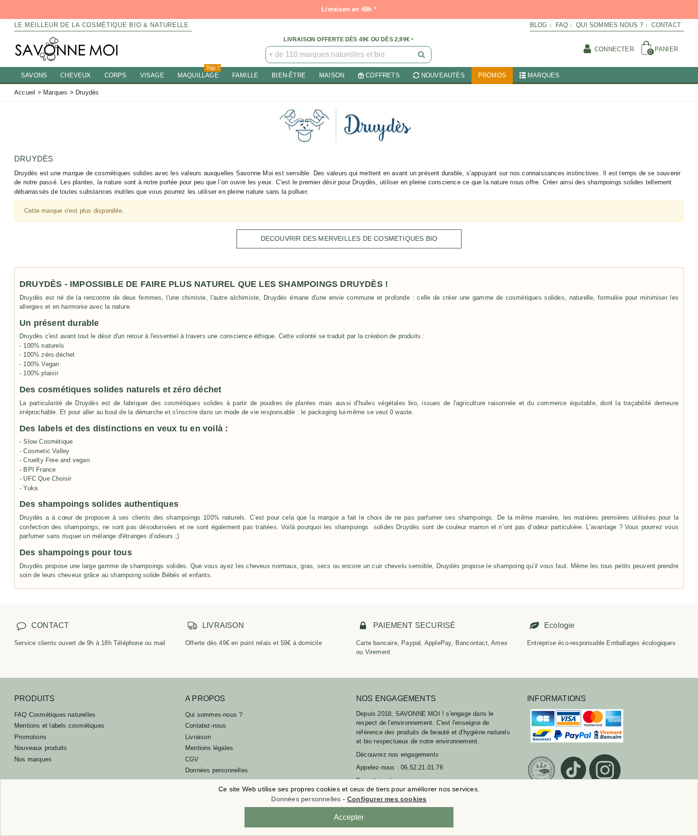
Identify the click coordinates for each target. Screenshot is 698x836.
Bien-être (289, 75)
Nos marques (33, 759)
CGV (192, 759)
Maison (331, 75)
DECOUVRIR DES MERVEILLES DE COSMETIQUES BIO (349, 238)
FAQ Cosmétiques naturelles (54, 714)
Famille (245, 75)
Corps (115, 75)
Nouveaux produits (40, 747)
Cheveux (75, 75)
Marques (543, 75)
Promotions (30, 737)
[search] (422, 55)
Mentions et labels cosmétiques (59, 725)
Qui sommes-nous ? (213, 714)
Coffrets (383, 75)
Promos (492, 75)
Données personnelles (216, 770)
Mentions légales (209, 747)
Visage (152, 75)
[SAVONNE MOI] (66, 49)
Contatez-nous (205, 725)
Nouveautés (443, 75)
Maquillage (198, 73)
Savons (34, 75)
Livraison (198, 737)
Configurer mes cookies (386, 799)
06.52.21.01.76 (422, 767)
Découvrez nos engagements (397, 754)
